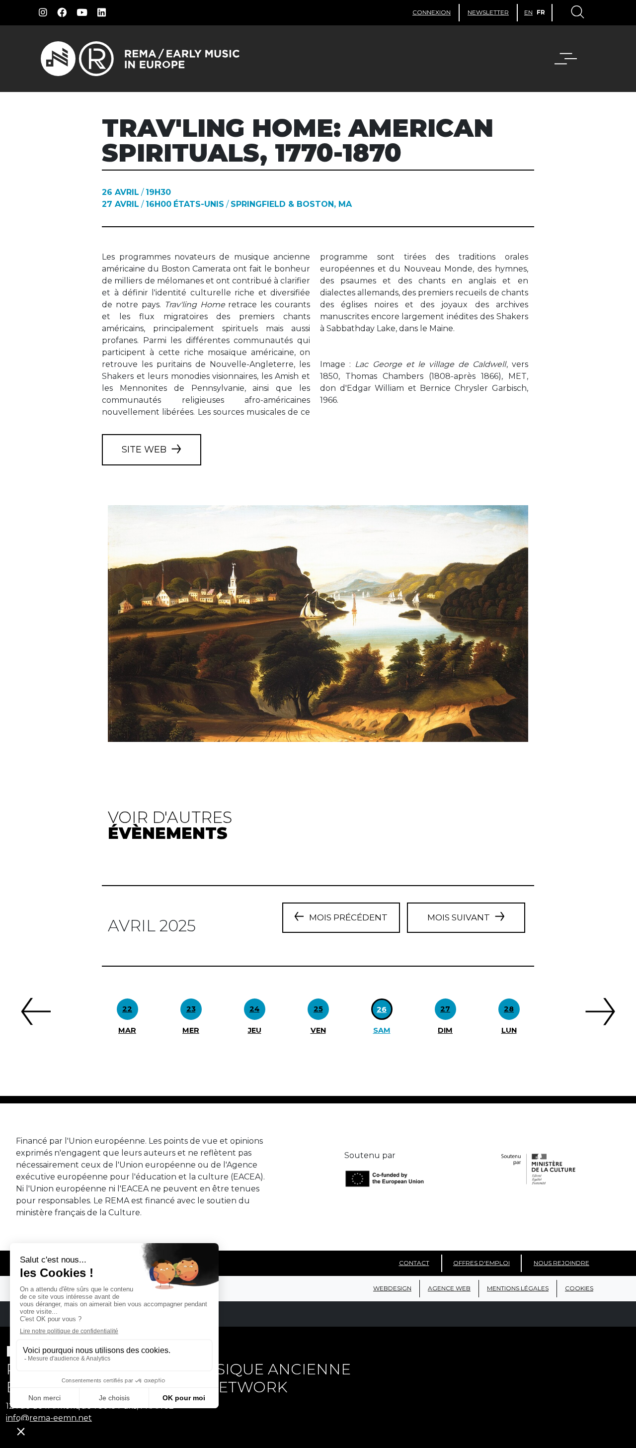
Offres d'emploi (481, 1263)
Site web (144, 449)
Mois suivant (458, 917)
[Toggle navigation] (576, 12)
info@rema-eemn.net (49, 1418)
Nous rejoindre (561, 1263)
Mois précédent (348, 917)
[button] (572, 58)
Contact (414, 1263)
